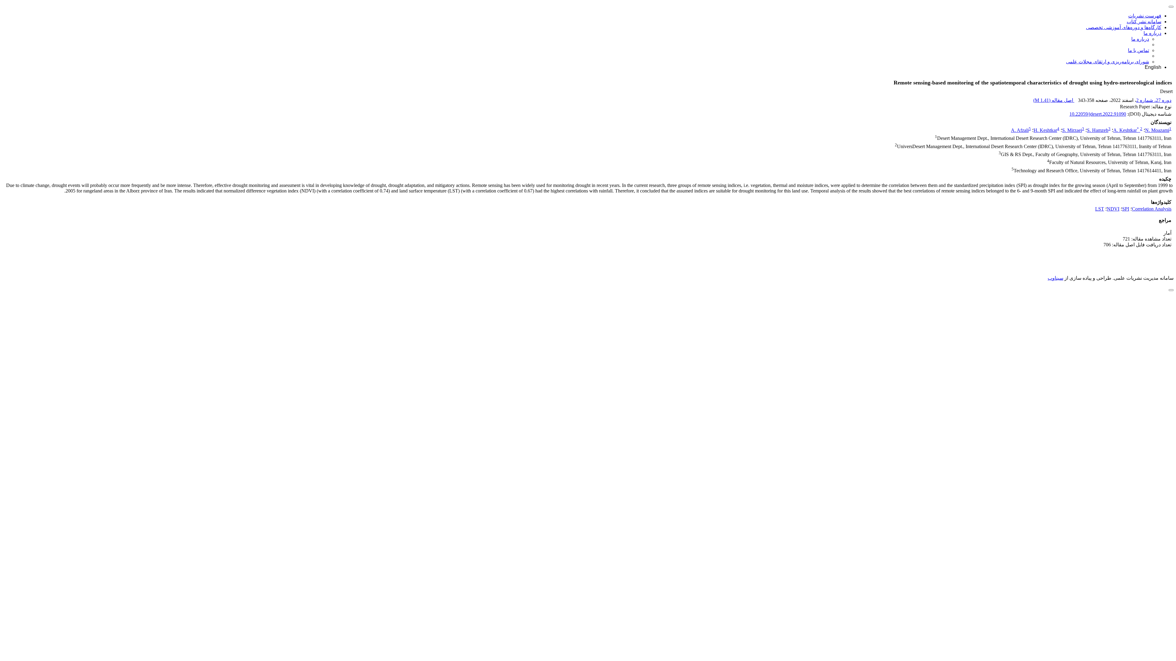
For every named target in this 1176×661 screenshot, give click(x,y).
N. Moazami (1157, 130)
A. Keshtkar (1126, 130)
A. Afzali (1020, 130)
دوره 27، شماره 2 (1153, 100)
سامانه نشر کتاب (1144, 21)
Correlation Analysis (1151, 208)
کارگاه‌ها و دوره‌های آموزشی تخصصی (1123, 27)
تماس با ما (1138, 50)
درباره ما (1152, 33)
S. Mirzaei (1072, 130)
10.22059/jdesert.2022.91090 (1097, 114)
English (1153, 67)
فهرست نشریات (1144, 15)
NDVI (1113, 208)
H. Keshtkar (1045, 130)
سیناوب (1055, 278)
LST (1099, 208)
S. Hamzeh (1097, 130)
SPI (1125, 208)
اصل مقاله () (1053, 100)
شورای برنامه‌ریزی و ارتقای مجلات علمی (1107, 61)
